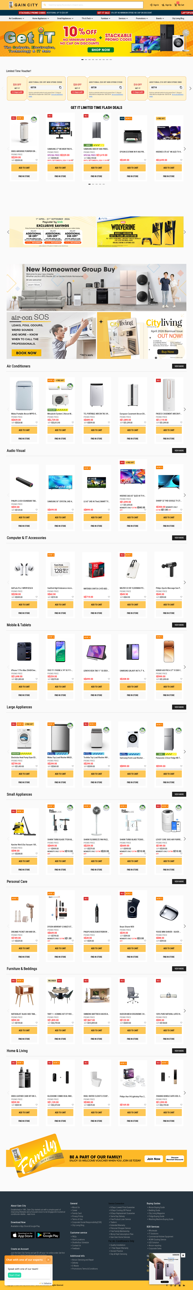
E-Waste (75, 1266)
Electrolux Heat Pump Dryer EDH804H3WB (27, 757)
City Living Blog (78, 1225)
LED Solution (154, 1242)
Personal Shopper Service (120, 1228)
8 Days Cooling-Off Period (120, 1210)
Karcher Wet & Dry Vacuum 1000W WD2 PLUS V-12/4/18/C (34, 845)
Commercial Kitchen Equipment (161, 1236)
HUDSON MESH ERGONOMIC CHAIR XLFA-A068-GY (139, 1014)
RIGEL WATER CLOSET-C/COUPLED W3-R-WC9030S (104, 1096)
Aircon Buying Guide (157, 1207)
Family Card (77, 1213)
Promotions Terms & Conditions (85, 1269)
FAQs (74, 1236)
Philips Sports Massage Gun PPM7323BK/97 (173, 588)
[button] (36, 160)
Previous (2, 39)
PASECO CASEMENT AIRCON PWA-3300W (172, 414)
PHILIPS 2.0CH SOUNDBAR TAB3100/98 (26, 501)
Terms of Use (77, 1219)
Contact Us (76, 1245)
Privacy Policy (77, 1216)
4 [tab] (100, 184)
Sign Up (168, 5)
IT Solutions (153, 1233)
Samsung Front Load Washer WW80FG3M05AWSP (140, 758)
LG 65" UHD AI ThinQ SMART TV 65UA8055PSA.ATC (104, 501)
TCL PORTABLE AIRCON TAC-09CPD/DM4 (100, 414)
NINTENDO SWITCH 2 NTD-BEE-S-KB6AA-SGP (101, 589)
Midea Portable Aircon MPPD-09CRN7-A (27, 414)
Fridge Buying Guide (156, 1216)
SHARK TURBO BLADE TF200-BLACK (61, 839)
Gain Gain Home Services (120, 1237)
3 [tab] (97, 184)
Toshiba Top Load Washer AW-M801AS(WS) (101, 757)
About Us (76, 1207)
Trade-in (113, 1222)
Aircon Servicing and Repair (83, 1260)
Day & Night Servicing (118, 1254)
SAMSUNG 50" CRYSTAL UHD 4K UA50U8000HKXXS (67, 501)
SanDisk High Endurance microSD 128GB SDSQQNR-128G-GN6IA (72, 588)
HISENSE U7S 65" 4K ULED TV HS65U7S (169, 152)
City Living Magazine (157, 1213)
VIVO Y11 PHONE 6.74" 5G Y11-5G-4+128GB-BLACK (67, 670)
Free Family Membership (119, 1231)
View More (179, 366)
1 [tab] (89, 184)
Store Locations (78, 1239)
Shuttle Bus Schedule (80, 1242)
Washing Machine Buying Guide (161, 1219)
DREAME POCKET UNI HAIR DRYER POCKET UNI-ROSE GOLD (34, 932)
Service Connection (116, 1203)
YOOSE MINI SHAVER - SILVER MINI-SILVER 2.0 (174, 932)
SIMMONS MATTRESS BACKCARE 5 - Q (99, 1014)
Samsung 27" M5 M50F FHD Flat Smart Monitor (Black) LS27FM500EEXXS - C (60, 149)
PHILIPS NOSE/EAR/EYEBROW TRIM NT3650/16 (102, 932)
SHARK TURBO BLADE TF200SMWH (133, 839)
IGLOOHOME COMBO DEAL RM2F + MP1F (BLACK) (66, 1096)
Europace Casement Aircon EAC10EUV (135, 414)
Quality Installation (117, 1245)
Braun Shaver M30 (127, 927)
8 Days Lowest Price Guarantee (122, 1207)
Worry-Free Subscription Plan (121, 1234)
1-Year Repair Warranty (119, 1248)
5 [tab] (104, 184)
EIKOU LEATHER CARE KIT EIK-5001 (25, 1096)
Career (74, 1210)
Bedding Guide (154, 1210)
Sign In (156, 5)
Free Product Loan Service (120, 1219)
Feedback (76, 1248)
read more (31, 1214)
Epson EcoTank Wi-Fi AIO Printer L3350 (133, 152)
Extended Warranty (117, 1225)
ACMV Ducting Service (157, 1239)
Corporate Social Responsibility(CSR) (87, 1222)
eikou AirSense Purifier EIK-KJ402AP (24, 151)
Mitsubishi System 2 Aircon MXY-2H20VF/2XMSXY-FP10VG (70, 414)
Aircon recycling (155, 1245)
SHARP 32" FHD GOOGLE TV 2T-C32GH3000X (173, 501)
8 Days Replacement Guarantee (122, 1213)
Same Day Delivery (117, 1216)
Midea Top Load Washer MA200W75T (62, 757)
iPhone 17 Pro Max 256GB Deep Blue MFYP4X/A (30, 670)
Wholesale (153, 1230)
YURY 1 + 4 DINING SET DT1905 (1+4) (61, 1014)
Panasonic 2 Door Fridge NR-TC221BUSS (172, 758)
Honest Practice (116, 1251)
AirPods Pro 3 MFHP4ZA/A (22, 588)
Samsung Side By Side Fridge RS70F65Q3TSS (96, 149)
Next (191, 39)
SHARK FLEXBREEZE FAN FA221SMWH (99, 839)
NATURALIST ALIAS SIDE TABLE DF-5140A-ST (29, 1014)
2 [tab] (93, 184)
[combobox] (92, 5)
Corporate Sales (155, 1248)
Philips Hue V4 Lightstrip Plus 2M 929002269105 (139, 1096)
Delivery (75, 1263)
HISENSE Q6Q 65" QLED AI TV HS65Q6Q (135, 496)
